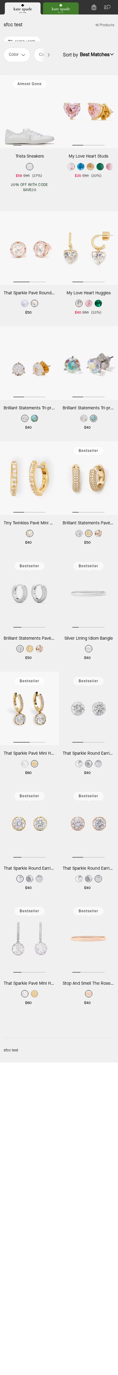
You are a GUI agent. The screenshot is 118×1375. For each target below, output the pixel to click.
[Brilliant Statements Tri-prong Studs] (29, 363)
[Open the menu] (106, 7)
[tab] (23, 8)
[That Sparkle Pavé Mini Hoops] (29, 708)
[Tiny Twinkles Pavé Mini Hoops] (29, 478)
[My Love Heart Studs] (88, 111)
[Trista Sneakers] (29, 111)
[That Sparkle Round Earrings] (88, 708)
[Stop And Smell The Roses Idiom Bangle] (88, 938)
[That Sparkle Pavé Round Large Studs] (29, 248)
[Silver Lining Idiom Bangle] (88, 593)
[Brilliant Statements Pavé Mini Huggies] (88, 478)
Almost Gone (30, 84)
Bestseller (88, 450)
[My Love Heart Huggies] (88, 248)
